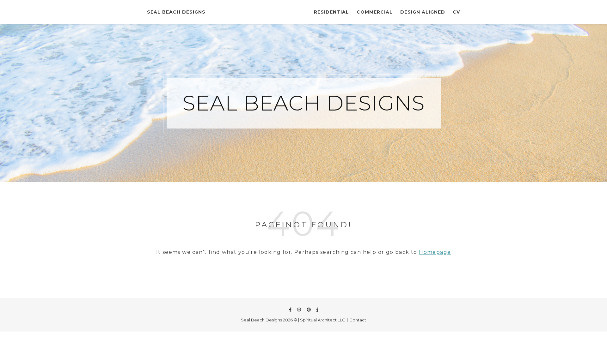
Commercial (375, 12)
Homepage (435, 252)
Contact (357, 319)
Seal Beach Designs (176, 12)
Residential (331, 12)
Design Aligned (422, 12)
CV (456, 12)
